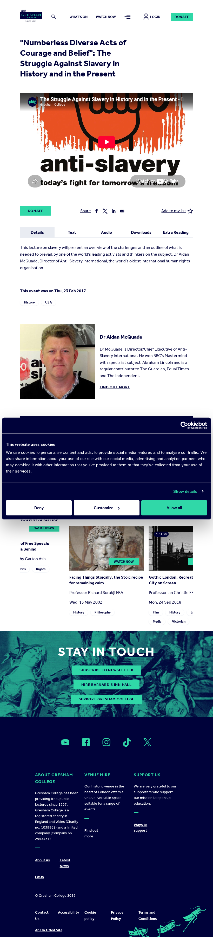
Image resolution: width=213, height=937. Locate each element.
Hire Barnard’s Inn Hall (106, 684)
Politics (20, 569)
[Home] (31, 16)
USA (48, 302)
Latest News (65, 863)
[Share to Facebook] (96, 211)
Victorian (178, 621)
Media (156, 621)
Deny (39, 508)
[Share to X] (105, 211)
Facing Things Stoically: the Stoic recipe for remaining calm (106, 580)
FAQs (39, 877)
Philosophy (102, 612)
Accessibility (68, 912)
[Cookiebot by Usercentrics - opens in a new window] (184, 425)
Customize (103, 508)
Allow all (174, 508)
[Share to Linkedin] (113, 211)
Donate (182, 17)
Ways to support (140, 828)
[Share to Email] (122, 211)
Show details (185, 491)
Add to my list (173, 210)
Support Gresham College (106, 699)
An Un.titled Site (48, 930)
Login (155, 17)
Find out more (115, 387)
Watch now (106, 17)
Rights (40, 569)
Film (155, 612)
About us (42, 860)
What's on (79, 17)
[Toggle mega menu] (127, 17)
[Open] (65, 742)
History (29, 302)
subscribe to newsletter (106, 670)
